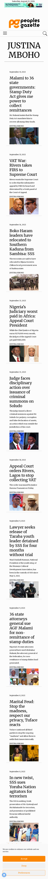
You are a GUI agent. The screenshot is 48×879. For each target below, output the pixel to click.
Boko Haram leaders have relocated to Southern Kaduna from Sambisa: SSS (21, 242)
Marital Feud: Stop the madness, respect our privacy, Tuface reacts (23, 713)
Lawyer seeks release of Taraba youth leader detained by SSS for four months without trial (23, 541)
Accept (24, 859)
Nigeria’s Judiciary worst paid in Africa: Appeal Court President (23, 316)
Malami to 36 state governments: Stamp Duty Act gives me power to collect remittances (22, 94)
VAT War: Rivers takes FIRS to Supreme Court (23, 167)
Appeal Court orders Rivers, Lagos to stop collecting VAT (22, 473)
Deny (24, 866)
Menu (16, 33)
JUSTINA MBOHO (16, 126)
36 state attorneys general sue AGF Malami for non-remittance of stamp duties (21, 628)
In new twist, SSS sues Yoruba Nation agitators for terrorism (22, 786)
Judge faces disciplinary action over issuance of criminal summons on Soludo (21, 392)
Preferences (24, 873)
